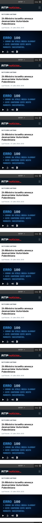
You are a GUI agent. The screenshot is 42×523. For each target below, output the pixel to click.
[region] (21, 261)
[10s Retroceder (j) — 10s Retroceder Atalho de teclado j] (7, 520)
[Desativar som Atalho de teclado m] (12, 520)
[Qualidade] (34, 520)
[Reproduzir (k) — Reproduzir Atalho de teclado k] (3, 520)
